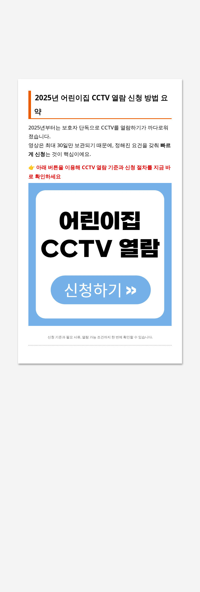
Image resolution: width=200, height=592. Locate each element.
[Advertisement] (100, 36)
